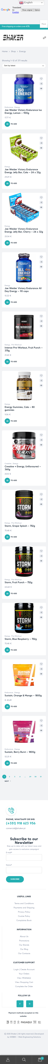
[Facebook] (20, 1003)
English (28, 2)
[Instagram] (29, 1003)
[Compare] (41, 84)
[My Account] (8, 1059)
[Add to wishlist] (41, 79)
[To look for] (24, 1059)
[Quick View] (41, 88)
